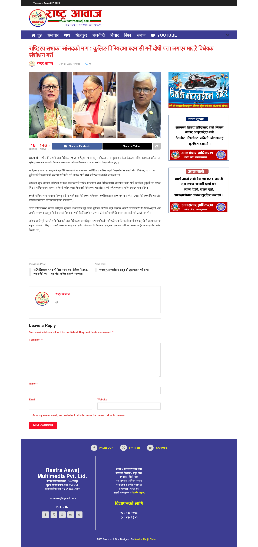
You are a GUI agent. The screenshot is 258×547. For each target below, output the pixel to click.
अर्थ (67, 35)
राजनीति (98, 35)
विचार (114, 35)
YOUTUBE (167, 35)
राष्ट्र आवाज (45, 63)
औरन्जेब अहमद (137, 492)
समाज (141, 35)
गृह (39, 35)
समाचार (52, 35)
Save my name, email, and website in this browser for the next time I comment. (79, 415)
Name (33, 383)
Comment (36, 339)
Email (33, 399)
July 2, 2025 (65, 63)
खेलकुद (81, 35)
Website (102, 399)
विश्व (127, 35)
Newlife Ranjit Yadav (145, 539)
